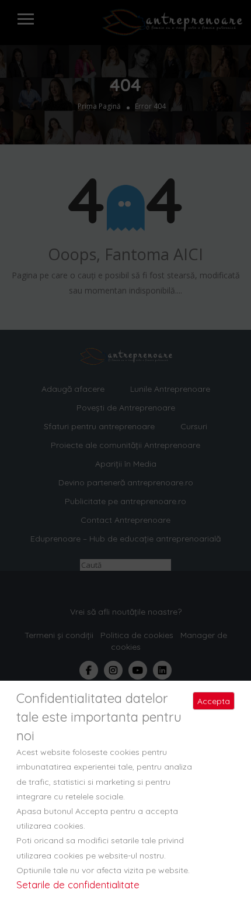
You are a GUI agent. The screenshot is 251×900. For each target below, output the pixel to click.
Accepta (213, 701)
